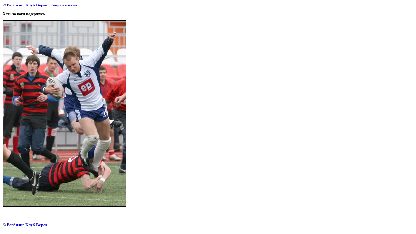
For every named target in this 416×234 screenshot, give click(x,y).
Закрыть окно (63, 5)
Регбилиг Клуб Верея (27, 5)
